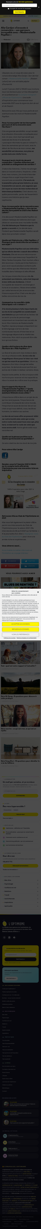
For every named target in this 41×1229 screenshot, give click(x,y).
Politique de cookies (10, 638)
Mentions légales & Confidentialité (26, 638)
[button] (38, 592)
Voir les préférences (20, 634)
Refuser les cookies (20, 629)
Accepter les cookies (20, 624)
